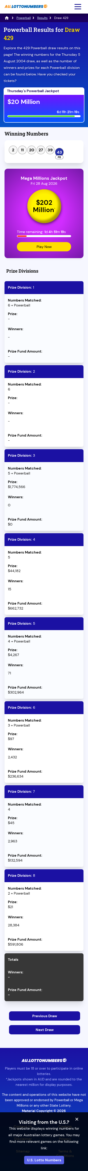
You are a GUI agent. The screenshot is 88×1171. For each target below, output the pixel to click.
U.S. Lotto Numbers (44, 1160)
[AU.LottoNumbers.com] (25, 10)
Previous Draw (44, 1016)
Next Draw (45, 1029)
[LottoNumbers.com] (7, 18)
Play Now (44, 246)
